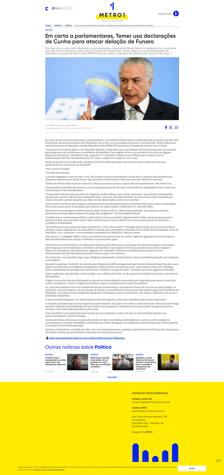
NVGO (149, 432)
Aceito (192, 468)
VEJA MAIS (112, 377)
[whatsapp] (176, 127)
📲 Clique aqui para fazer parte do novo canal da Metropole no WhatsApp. (85, 338)
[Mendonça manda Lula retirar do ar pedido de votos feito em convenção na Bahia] (122, 362)
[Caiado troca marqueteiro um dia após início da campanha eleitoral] (77, 362)
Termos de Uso (40, 470)
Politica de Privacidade (56, 470)
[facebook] (166, 127)
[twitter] (170, 127)
